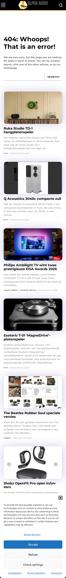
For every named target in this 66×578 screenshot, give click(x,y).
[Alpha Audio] (33, 5)
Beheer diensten (32, 534)
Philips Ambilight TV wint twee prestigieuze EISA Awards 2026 (30, 267)
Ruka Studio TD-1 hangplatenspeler (19, 130)
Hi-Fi (6, 153)
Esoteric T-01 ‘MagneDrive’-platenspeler (27, 337)
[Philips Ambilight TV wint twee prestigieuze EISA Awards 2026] (33, 244)
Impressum (56, 573)
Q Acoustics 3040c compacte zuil (32, 199)
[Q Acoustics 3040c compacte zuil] (33, 178)
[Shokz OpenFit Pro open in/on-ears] (33, 462)
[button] (60, 498)
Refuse (33, 554)
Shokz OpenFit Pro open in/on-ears (30, 485)
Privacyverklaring (36, 573)
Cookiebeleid (14, 573)
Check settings (33, 564)
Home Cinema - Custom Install (20, 290)
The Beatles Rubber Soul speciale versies (32, 415)
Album (7, 438)
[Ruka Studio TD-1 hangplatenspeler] (33, 108)
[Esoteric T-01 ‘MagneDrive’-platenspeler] (33, 315)
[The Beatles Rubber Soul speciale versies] (33, 392)
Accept (33, 544)
